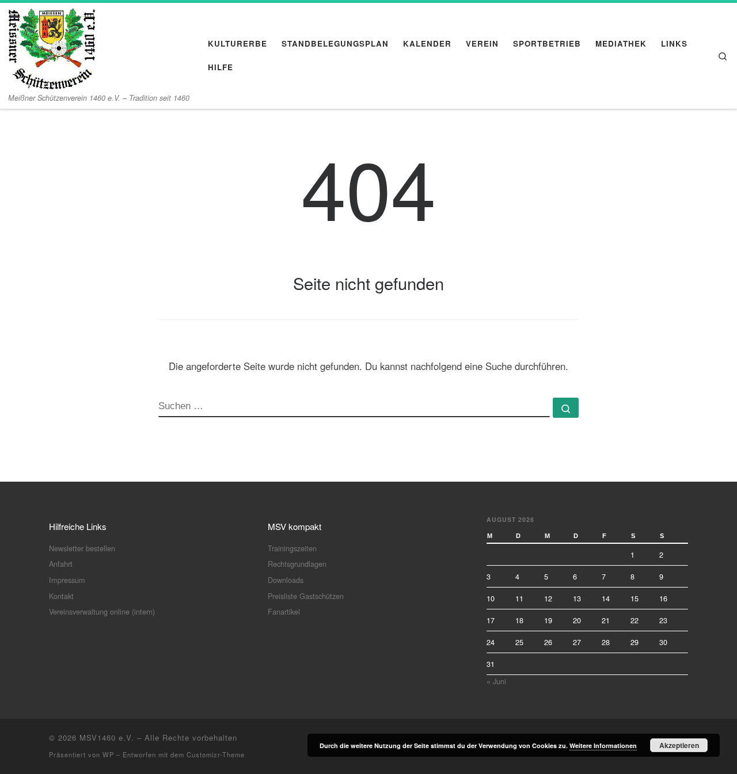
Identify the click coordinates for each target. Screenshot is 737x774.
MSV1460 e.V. (106, 737)
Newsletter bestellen (82, 548)
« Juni (496, 681)
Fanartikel (284, 611)
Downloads (285, 579)
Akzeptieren (679, 745)
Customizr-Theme (216, 754)
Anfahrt (61, 563)
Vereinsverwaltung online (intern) (102, 611)
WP (108, 754)
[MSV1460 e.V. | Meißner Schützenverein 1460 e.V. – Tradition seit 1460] (52, 46)
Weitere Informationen (603, 745)
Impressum (67, 579)
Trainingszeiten (292, 548)
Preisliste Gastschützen (306, 595)
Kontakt (61, 595)
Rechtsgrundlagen (297, 563)
